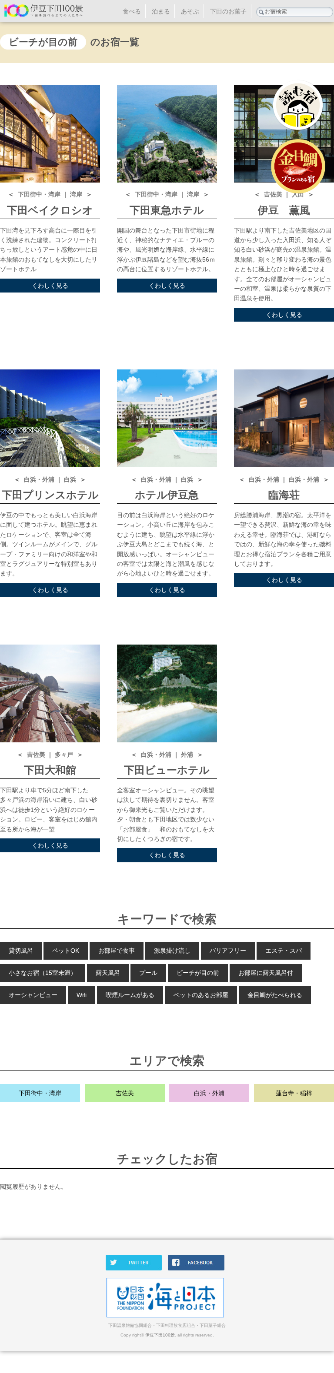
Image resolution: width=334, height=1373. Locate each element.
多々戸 (65, 754)
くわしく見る (50, 285)
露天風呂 (108, 972)
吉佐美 (37, 754)
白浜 (71, 479)
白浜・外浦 (40, 479)
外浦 (188, 754)
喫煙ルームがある (130, 994)
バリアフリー (228, 950)
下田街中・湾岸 (40, 194)
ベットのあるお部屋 (201, 994)
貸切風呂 (21, 950)
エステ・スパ (283, 950)
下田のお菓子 (228, 11)
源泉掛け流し (172, 950)
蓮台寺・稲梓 (294, 1093)
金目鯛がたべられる (274, 994)
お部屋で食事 (116, 950)
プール (148, 972)
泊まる (161, 11)
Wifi (82, 994)
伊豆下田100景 (160, 1335)
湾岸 (77, 194)
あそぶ (190, 11)
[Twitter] (136, 1268)
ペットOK (65, 950)
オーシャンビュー (33, 994)
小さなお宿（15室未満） (43, 972)
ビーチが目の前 (198, 972)
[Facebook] (198, 1268)
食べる (132, 11)
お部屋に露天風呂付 (265, 972)
